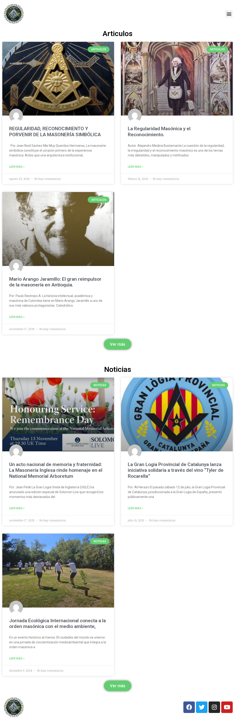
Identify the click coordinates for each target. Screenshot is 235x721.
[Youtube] (227, 707)
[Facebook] (189, 707)
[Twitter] (201, 707)
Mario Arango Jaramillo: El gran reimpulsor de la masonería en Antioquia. (55, 282)
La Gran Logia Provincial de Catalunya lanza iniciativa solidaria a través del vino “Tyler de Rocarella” (176, 470)
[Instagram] (214, 707)
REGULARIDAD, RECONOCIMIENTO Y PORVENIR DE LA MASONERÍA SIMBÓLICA (55, 131)
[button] (229, 14)
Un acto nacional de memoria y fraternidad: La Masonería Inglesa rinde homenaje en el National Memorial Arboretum (55, 470)
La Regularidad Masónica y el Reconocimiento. (159, 131)
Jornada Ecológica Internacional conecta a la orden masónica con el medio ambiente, (57, 623)
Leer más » (17, 166)
